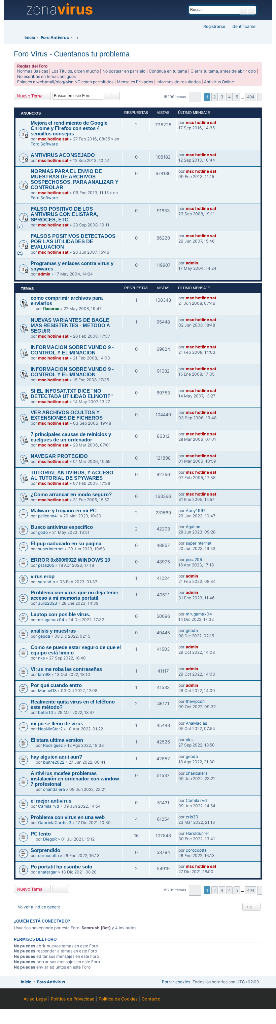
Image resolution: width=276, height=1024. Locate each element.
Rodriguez (53, 745)
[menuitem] (241, 26)
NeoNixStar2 (50, 728)
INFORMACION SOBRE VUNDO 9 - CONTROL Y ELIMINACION (72, 350)
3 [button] (222, 97)
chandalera (54, 789)
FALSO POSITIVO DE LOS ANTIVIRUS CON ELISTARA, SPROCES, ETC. (64, 214)
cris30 (192, 816)
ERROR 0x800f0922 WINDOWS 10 (70, 560)
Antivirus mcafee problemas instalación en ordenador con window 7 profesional (75, 779)
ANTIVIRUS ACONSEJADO (63, 155)
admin (44, 273)
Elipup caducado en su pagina (66, 543)
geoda (44, 636)
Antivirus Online (219, 81)
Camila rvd (48, 806)
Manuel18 (47, 690)
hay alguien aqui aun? (56, 757)
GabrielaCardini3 (54, 822)
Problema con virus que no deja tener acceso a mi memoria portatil (74, 595)
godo (43, 532)
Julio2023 (47, 603)
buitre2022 (53, 762)
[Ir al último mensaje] (219, 122)
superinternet (51, 548)
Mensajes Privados (135, 81)
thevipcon (195, 701)
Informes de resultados (179, 81)
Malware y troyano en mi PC (64, 510)
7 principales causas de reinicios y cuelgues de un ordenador (71, 437)
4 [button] (229, 97)
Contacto (151, 998)
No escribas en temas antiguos (46, 76)
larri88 (44, 674)
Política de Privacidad (73, 998)
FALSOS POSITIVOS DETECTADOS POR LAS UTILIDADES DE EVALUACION (73, 241)
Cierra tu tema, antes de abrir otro (223, 71)
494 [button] (250, 97)
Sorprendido (45, 850)
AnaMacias (196, 723)
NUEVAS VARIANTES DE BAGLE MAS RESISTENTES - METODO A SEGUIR (70, 325)
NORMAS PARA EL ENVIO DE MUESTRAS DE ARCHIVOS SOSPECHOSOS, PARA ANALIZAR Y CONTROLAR (74, 179)
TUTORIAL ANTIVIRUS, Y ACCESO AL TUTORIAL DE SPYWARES (72, 475)
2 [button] (214, 97)
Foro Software (44, 143)
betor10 (45, 712)
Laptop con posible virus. (60, 614)
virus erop (43, 576)
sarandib (46, 581)
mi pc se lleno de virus (57, 723)
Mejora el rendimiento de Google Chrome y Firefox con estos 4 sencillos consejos (69, 128)
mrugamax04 (51, 619)
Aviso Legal (35, 998)
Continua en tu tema (168, 71)
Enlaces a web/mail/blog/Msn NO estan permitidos (65, 81)
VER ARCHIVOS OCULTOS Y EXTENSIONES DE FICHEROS (67, 415)
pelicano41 (48, 515)
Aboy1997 (196, 510)
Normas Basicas (32, 71)
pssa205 (46, 565)
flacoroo (51, 308)
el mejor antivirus (51, 801)
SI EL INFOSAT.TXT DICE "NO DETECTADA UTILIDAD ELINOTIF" (72, 393)
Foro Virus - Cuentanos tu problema (72, 54)
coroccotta (48, 855)
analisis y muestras (53, 631)
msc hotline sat (53, 138)
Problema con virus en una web (68, 817)
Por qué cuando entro (56, 685)
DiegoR (50, 839)
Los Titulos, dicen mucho (75, 71)
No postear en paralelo (123, 71)
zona (59, 9)
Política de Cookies (118, 998)
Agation (193, 526)
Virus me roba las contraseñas (66, 669)
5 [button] (237, 97)
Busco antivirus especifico (62, 527)
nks (41, 657)
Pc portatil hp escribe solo (61, 866)
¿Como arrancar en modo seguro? (71, 494)
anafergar (47, 871)
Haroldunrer (197, 833)
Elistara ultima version (57, 740)
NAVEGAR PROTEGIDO (59, 456)
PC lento (41, 834)
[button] (195, 97)
